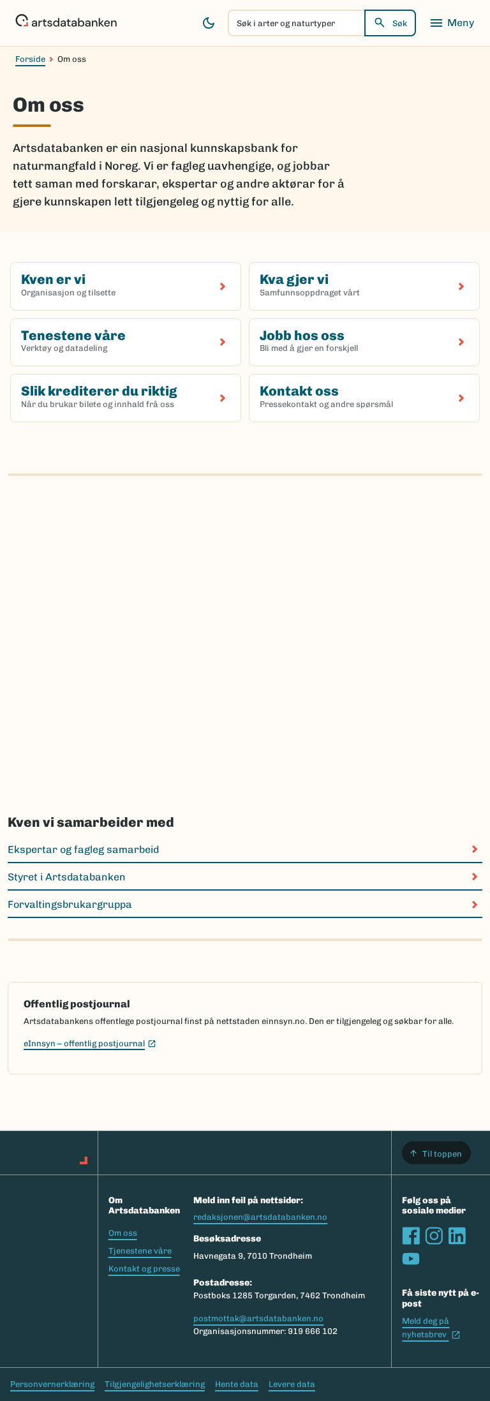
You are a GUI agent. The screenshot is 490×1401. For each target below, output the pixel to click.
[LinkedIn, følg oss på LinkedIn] (457, 1236)
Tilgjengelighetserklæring (155, 1384)
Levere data (292, 1384)
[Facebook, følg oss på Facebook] (411, 1236)
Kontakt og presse (144, 1268)
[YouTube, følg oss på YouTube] (411, 1259)
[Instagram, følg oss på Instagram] (434, 1236)
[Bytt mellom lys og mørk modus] (208, 22)
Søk (399, 23)
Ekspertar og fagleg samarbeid (83, 849)
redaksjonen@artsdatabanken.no (260, 1217)
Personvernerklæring (52, 1384)
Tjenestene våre (140, 1251)
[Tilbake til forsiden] (66, 23)
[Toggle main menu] (451, 23)
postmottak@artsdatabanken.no (258, 1318)
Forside (30, 59)
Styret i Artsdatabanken (67, 877)
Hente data (236, 1384)
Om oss (122, 1233)
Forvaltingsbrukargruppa (70, 904)
